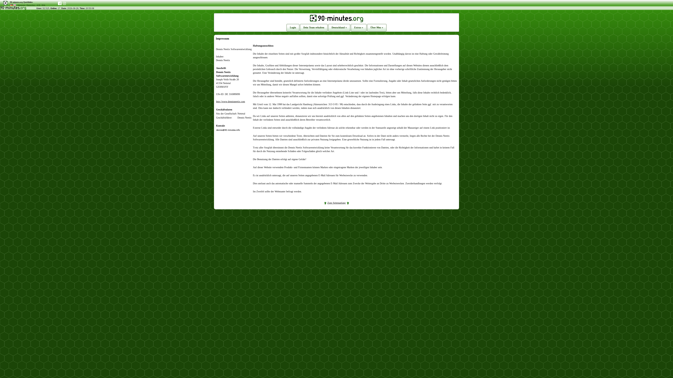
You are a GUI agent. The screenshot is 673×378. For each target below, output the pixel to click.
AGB (38, 5)
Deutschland (338, 27)
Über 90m (376, 27)
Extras (358, 27)
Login (293, 27)
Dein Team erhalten (313, 27)
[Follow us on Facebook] (60, 3)
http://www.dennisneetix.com (230, 101)
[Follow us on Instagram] (64, 3)
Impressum (21, 5)
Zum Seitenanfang (336, 203)
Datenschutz (31, 5)
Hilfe (43, 5)
